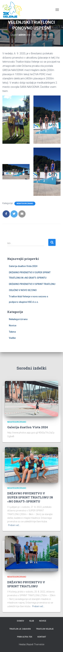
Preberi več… (14, 525)
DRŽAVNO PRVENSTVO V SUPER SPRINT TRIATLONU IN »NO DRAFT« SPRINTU (30, 497)
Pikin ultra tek (24, 637)
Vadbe (12, 338)
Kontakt (41, 637)
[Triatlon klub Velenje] (13, 10)
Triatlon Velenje (45, 629)
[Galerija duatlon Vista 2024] (31, 398)
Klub (31, 621)
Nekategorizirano (25, 203)
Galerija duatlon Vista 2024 (23, 266)
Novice (12, 325)
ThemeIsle (39, 644)
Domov (20, 621)
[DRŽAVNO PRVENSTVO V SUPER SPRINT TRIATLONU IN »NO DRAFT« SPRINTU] (31, 464)
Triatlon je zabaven (20, 629)
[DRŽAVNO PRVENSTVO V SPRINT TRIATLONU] (31, 553)
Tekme (12, 332)
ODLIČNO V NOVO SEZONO (23, 290)
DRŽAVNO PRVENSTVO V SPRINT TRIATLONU (32, 284)
